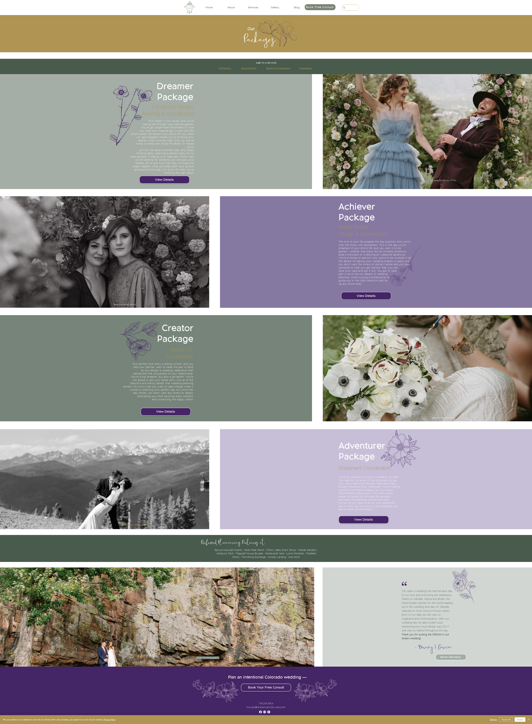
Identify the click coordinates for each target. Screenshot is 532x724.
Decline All (506, 719)
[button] (317, 321)
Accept (520, 719)
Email (219, 370)
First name (221, 357)
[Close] (528, 719)
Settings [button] (493, 719)
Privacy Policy (109, 719)
